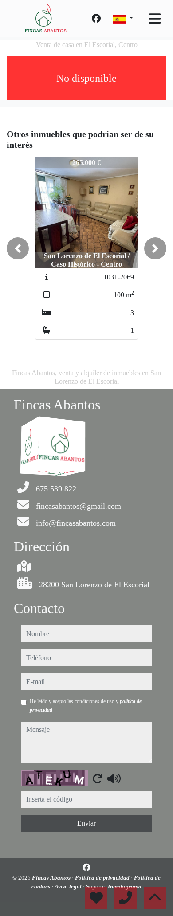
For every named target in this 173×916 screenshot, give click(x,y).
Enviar (86, 823)
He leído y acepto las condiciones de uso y (86, 705)
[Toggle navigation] (155, 18)
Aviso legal (69, 886)
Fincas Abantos (52, 877)
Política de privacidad (103, 877)
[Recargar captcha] (97, 778)
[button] (18, 248)
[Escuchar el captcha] (114, 778)
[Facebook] (96, 19)
